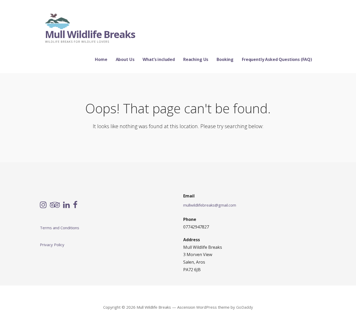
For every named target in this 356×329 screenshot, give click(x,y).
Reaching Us (195, 59)
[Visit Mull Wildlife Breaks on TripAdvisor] (55, 205)
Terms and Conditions (59, 227)
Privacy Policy (52, 244)
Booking (225, 59)
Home (101, 59)
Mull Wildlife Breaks (90, 34)
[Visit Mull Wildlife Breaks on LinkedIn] (66, 205)
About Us (125, 59)
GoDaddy (244, 307)
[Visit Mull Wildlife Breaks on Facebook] (75, 205)
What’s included (159, 59)
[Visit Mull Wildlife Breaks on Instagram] (43, 205)
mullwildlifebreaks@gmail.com (209, 205)
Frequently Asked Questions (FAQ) (277, 59)
